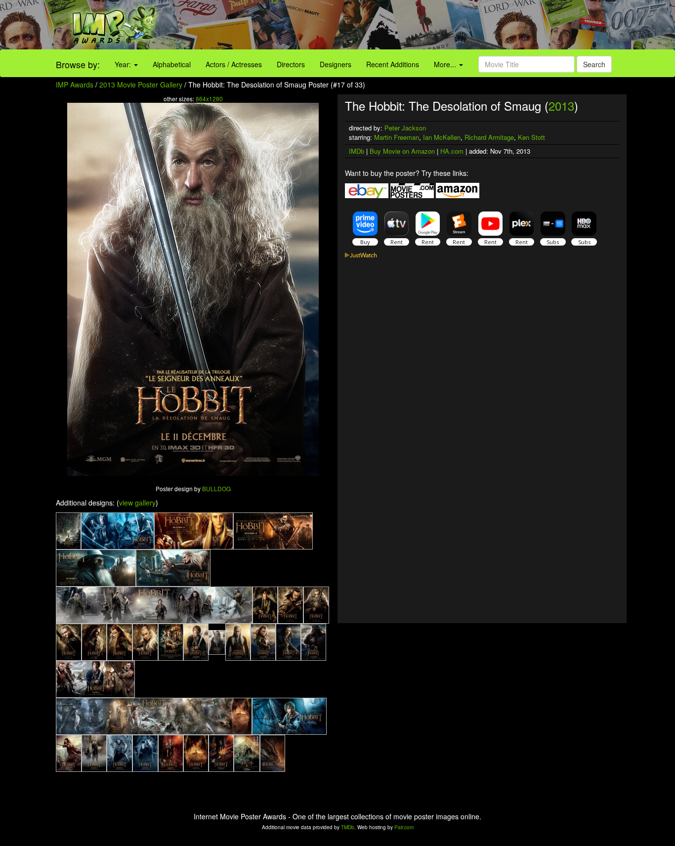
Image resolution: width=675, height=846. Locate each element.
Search (594, 64)
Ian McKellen (442, 137)
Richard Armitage (489, 137)
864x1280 (209, 98)
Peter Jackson (405, 127)
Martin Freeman (396, 137)
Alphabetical (172, 64)
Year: (124, 64)
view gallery (137, 503)
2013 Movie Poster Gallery (140, 84)
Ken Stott (531, 137)
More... (446, 64)
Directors (291, 64)
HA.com (452, 151)
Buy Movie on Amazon (402, 151)
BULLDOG (216, 488)
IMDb (356, 151)
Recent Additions (392, 64)
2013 (561, 105)
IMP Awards (74, 84)
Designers (335, 64)
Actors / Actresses (234, 64)
